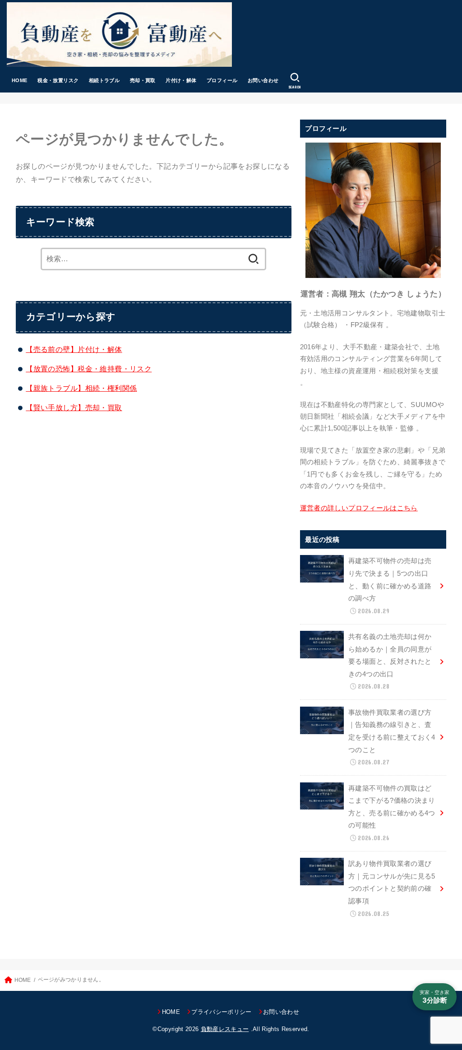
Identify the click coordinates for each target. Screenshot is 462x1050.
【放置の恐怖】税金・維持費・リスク (89, 369)
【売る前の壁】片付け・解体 (74, 349)
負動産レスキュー (225, 1029)
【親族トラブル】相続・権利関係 (81, 388)
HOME (20, 80)
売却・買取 (143, 80)
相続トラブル (104, 80)
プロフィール (222, 80)
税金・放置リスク (58, 80)
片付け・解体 (181, 80)
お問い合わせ (263, 80)
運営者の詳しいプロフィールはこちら (359, 508)
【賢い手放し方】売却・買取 (74, 407)
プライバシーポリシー (221, 1011)
